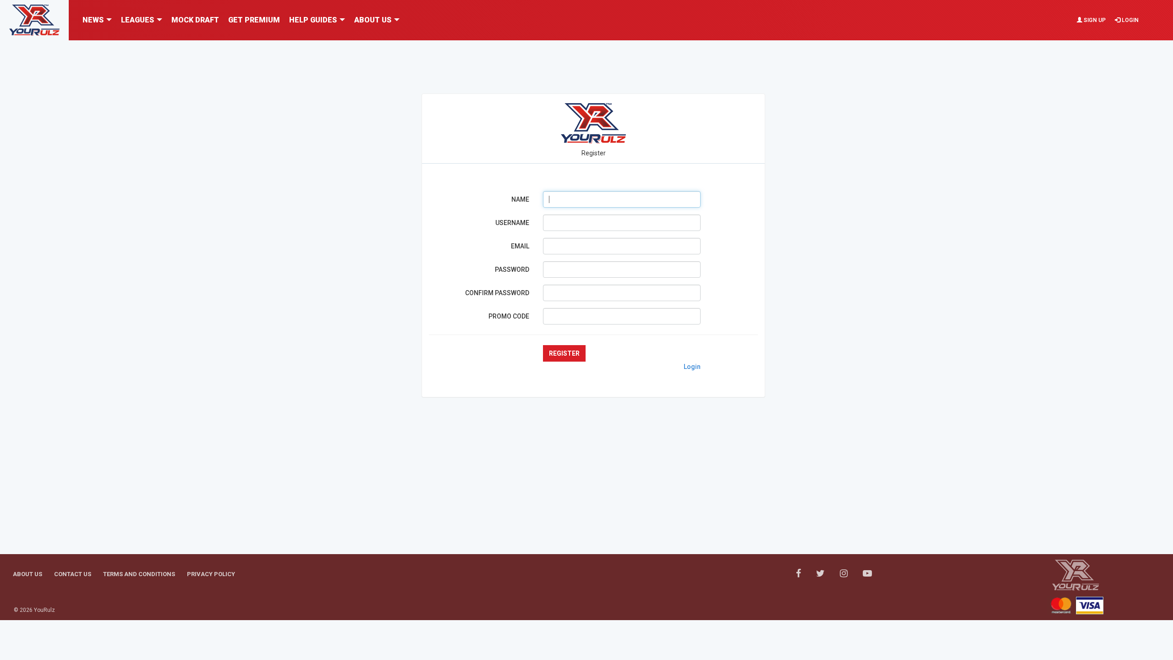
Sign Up (1094, 20)
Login (1129, 20)
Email (520, 246)
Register (564, 353)
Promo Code (508, 316)
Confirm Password (497, 293)
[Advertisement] (586, 61)
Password (512, 269)
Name (520, 199)
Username (512, 222)
